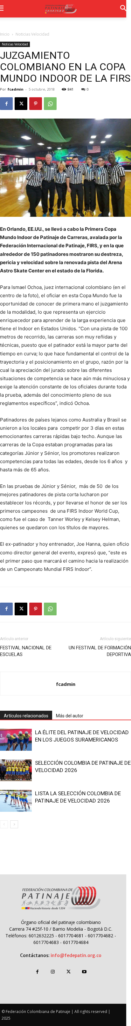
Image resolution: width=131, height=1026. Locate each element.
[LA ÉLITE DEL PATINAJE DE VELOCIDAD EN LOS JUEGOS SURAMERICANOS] (16, 740)
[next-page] (14, 824)
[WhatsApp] (50, 103)
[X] (21, 103)
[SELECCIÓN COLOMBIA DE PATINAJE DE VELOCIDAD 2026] (16, 770)
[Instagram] (53, 972)
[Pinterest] (35, 103)
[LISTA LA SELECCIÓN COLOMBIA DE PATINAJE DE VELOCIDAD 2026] (16, 801)
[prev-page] (4, 824)
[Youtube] (84, 972)
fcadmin (16, 89)
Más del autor (69, 715)
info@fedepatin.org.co (76, 955)
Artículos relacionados (26, 715)
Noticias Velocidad (32, 34)
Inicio (5, 34)
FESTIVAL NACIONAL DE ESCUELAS (26, 651)
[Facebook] (6, 103)
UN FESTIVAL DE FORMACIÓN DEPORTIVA (100, 651)
